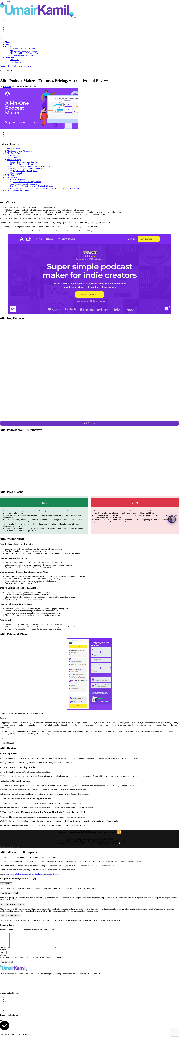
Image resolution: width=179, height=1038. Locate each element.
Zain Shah (7, 87)
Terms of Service (24, 66)
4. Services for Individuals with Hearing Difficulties (33, 186)
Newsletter (4, 978)
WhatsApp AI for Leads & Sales (22, 49)
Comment (4, 947)
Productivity (39, 874)
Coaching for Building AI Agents (22, 55)
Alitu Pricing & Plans (15, 175)
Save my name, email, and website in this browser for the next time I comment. (33, 958)
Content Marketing (7, 984)
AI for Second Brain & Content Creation (25, 53)
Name (3, 950)
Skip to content (6, 1)
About (7, 42)
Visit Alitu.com (89, 423)
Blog (7, 44)
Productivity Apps (52, 874)
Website (3, 955)
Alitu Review (12, 177)
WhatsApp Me (15, 62)
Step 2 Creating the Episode (23, 164)
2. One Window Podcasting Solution (27, 182)
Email (3, 952)
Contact (3, 66)
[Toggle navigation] (75, 17)
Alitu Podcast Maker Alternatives (19, 151)
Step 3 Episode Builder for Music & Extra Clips (31, 166)
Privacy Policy (12, 66)
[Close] (1, 38)
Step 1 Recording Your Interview (25, 162)
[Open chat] (172, 519)
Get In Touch (10, 57)
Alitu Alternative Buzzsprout (18, 190)
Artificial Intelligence (15, 874)
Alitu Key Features (14, 149)
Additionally (18, 173)
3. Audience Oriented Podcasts (25, 184)
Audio (26, 874)
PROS (15, 155)
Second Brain (5, 981)
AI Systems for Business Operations (24, 51)
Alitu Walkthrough (14, 160)
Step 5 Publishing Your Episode (25, 171)
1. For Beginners (19, 179)
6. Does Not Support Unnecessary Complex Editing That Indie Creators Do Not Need (46, 188)
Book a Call (14, 60)
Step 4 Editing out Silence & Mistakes (27, 168)
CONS (15, 157)
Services (8, 46)
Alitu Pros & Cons (14, 153)
